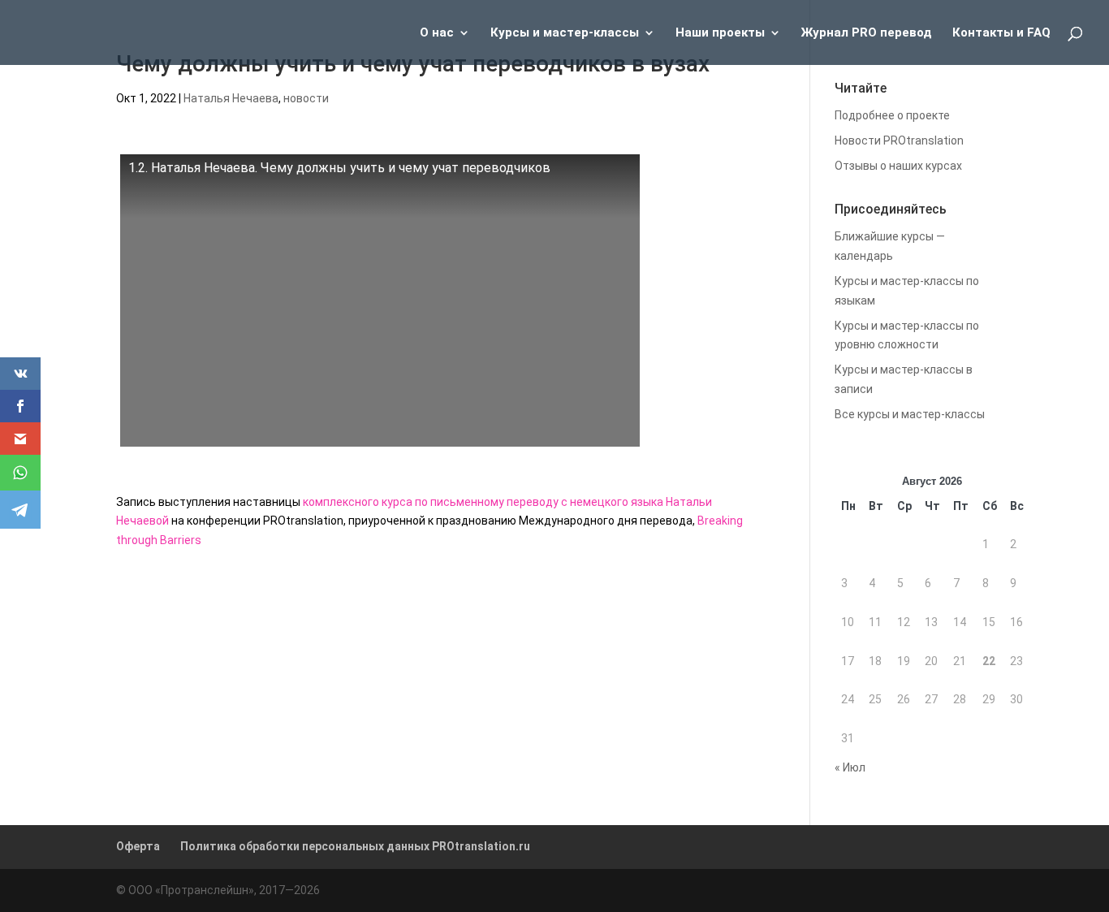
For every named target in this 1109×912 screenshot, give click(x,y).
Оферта (138, 846)
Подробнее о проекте (892, 115)
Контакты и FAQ (1001, 33)
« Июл (850, 767)
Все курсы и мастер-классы (910, 414)
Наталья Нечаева (230, 98)
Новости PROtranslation (899, 140)
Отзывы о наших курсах (898, 165)
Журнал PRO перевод (866, 33)
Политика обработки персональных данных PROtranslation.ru (355, 846)
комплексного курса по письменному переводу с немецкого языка (483, 501)
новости (306, 98)
